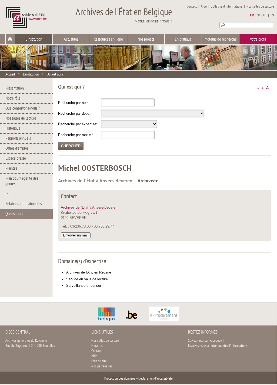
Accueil (10, 74)
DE (265, 15)
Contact (192, 6)
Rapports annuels (18, 138)
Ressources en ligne (108, 39)
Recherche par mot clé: (76, 135)
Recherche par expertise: (77, 124)
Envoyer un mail (75, 235)
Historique (13, 128)
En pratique (183, 39)
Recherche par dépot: (75, 113)
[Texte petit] (258, 88)
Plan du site (99, 361)
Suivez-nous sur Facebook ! (205, 340)
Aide (204, 6)
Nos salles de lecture (260, 6)
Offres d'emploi (16, 148)
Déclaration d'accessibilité (155, 378)
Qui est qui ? (55, 74)
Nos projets (146, 39)
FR (252, 15)
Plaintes (11, 168)
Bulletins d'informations (226, 6)
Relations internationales (23, 204)
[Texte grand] (268, 88)
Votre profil (258, 39)
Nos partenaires (101, 366)
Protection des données (119, 378)
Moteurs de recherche (221, 39)
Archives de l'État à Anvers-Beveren (89, 207)
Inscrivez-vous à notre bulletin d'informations (218, 345)
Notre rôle (13, 98)
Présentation (14, 88)
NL (258, 15)
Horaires (97, 345)
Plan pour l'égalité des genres (21, 181)
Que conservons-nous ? (22, 108)
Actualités (71, 39)
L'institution (33, 39)
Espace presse (15, 158)
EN (272, 15)
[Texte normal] (262, 88)
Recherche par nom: (74, 103)
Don (8, 194)
